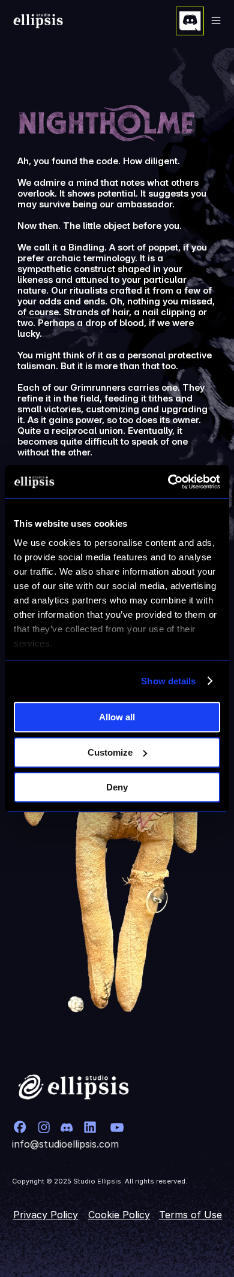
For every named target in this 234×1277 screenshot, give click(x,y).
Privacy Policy (45, 1215)
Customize (110, 752)
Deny (117, 787)
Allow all (117, 717)
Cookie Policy (119, 1215)
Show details (168, 681)
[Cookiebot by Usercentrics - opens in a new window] (168, 482)
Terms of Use (190, 1215)
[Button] (190, 21)
